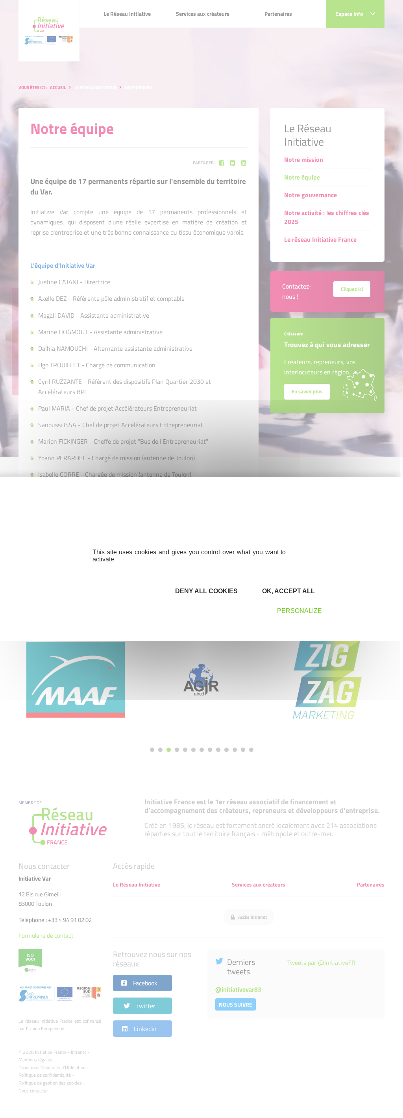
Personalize (299, 610)
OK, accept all (288, 591)
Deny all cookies (206, 591)
